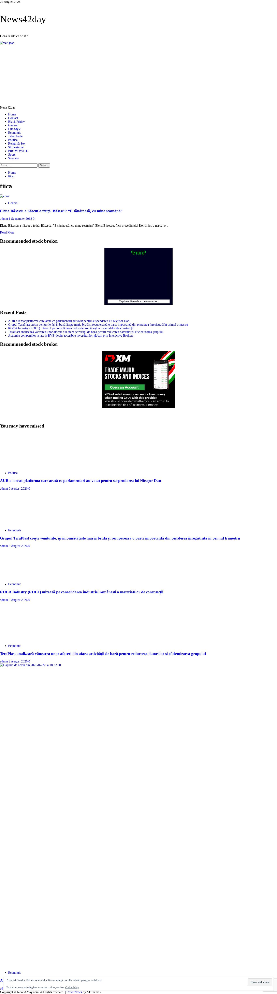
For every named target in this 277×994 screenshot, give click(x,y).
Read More (7, 232)
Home (12, 114)
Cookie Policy (72, 987)
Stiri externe (16, 147)
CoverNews (74, 992)
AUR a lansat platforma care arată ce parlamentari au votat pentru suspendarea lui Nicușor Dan (68, 321)
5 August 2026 (18, 546)
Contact (13, 118)
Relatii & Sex (16, 143)
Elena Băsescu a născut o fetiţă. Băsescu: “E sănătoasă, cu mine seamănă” (61, 211)
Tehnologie (15, 136)
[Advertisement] (138, 75)
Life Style (14, 129)
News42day (23, 19)
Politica (13, 140)
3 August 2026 (18, 600)
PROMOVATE (18, 151)
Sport (11, 154)
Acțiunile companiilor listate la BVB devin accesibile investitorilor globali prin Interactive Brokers (70, 335)
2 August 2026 (18, 661)
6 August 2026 (18, 488)
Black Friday (16, 121)
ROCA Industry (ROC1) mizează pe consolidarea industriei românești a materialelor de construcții (70, 328)
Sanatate (13, 158)
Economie (14, 132)
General (13, 125)
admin (4, 218)
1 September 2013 (21, 218)
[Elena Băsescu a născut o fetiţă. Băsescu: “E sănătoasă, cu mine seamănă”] (4, 196)
